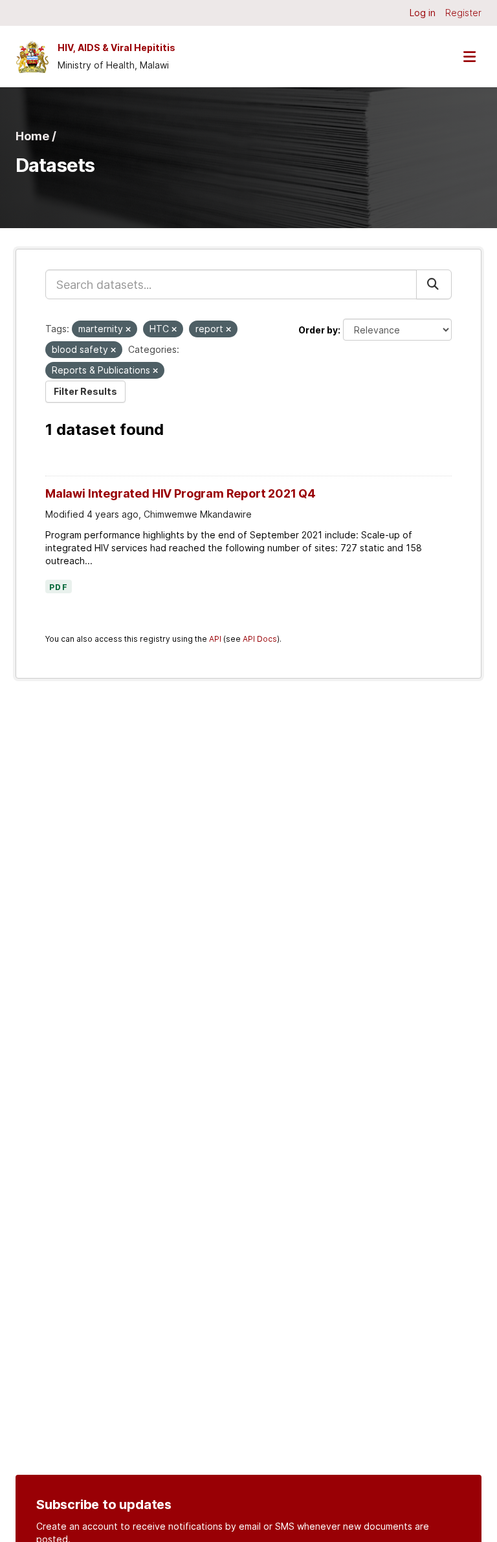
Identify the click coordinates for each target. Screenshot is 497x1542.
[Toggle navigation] (469, 56)
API (215, 639)
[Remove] (128, 329)
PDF (58, 587)
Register (463, 12)
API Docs (260, 639)
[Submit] (434, 284)
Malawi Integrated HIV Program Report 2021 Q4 (180, 493)
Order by (318, 329)
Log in (423, 12)
